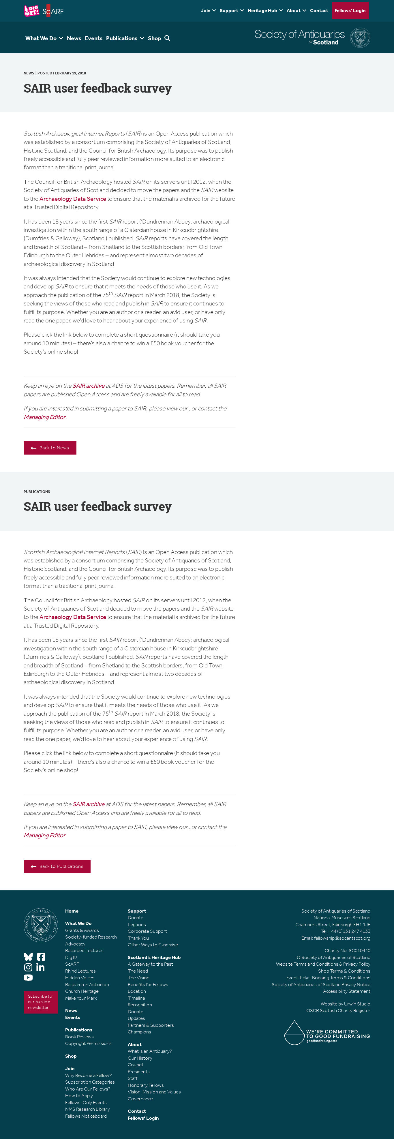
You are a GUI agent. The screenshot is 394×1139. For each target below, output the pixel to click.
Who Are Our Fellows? (87, 1089)
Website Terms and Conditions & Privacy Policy (323, 964)
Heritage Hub (262, 10)
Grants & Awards (82, 930)
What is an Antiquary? (150, 1051)
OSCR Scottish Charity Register (338, 1010)
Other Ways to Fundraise (153, 944)
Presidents (139, 1071)
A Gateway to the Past (150, 964)
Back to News (54, 448)
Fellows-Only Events (86, 1102)
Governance (140, 1099)
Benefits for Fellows (148, 984)
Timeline (136, 998)
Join (206, 10)
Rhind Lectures (80, 971)
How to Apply (79, 1095)
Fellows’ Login (350, 10)
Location (137, 991)
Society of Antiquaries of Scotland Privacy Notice (321, 984)
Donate (135, 917)
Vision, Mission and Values (154, 1092)
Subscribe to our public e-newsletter (40, 1002)
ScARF (72, 964)
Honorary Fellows (146, 1085)
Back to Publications (61, 866)
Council (135, 1064)
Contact (319, 10)
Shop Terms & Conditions (344, 971)
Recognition (140, 1004)
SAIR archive (89, 385)
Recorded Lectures (84, 950)
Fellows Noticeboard (86, 1116)
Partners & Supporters (151, 1025)
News (29, 73)
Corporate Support (147, 931)
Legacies (137, 924)
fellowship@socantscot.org (342, 938)
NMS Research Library (87, 1109)
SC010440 (359, 950)
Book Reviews (79, 1036)
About (294, 10)
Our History (140, 1058)
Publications (37, 491)
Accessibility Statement (346, 991)
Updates (136, 1018)
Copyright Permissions (88, 1043)
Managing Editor (44, 417)
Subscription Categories (90, 1082)
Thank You (138, 938)
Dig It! (71, 957)
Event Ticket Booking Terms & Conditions (328, 977)
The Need (138, 971)
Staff (132, 1078)
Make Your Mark (81, 998)
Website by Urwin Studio (345, 1004)
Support (229, 10)
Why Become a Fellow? (88, 1075)
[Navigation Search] (168, 37)
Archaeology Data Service (73, 198)
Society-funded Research (91, 937)
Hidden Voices (79, 977)
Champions (139, 1032)
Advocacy (75, 944)
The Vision (138, 977)
